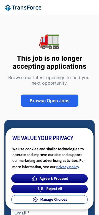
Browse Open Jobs (50, 100)
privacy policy (67, 166)
